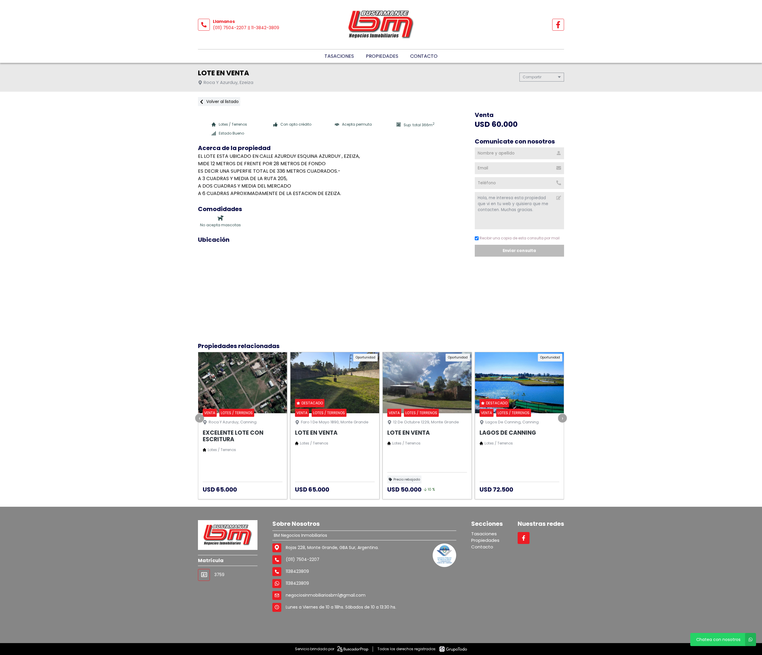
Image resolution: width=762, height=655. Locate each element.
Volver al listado (222, 102)
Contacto (424, 56)
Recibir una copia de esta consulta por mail (520, 238)
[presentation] (199, 418)
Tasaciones (339, 56)
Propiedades (382, 56)
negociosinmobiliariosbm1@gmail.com (326, 595)
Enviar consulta (519, 250)
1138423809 (297, 583)
